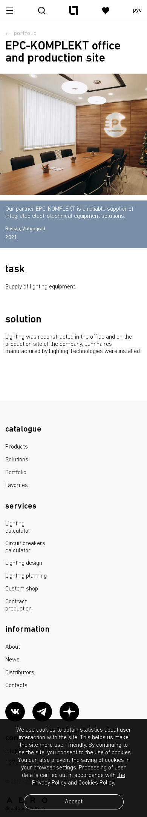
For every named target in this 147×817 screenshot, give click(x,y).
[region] (73, 213)
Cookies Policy (96, 783)
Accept (74, 802)
